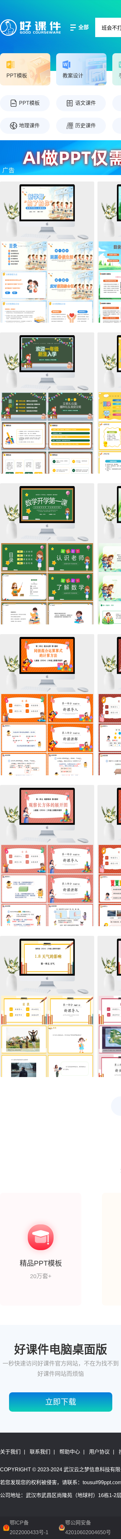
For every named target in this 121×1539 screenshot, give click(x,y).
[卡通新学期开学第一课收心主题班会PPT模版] (47, 252)
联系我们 (40, 1452)
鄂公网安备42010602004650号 (88, 1527)
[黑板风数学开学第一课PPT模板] (47, 553)
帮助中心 (69, 1452)
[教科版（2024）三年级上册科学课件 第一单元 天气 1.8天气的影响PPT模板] (47, 1006)
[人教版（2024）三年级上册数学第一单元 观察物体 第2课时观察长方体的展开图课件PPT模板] (47, 855)
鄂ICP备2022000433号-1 (29, 1527)
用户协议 (99, 1452)
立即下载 (60, 1401)
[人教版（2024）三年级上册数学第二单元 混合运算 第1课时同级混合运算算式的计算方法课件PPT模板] (47, 704)
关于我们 (10, 1452)
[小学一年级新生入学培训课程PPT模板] (47, 403)
